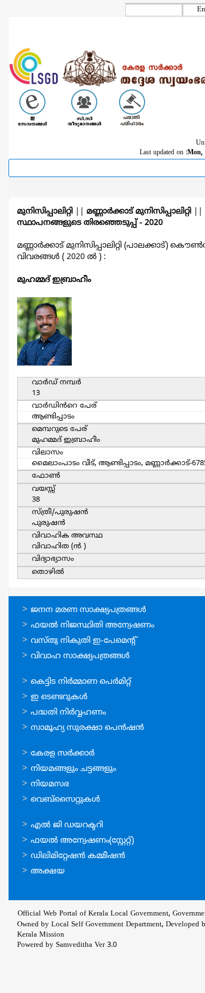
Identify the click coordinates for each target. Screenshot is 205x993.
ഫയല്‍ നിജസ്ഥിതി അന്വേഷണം (92, 625)
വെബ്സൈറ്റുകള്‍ (65, 800)
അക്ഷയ (48, 871)
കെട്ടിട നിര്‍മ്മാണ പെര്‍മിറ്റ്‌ (81, 682)
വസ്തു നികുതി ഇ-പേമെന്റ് (84, 641)
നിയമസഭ (50, 784)
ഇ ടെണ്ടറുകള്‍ (59, 697)
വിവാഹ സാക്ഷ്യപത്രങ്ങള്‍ (80, 656)
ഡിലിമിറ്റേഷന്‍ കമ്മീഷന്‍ (78, 856)
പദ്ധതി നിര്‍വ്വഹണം (68, 712)
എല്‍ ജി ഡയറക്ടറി (67, 825)
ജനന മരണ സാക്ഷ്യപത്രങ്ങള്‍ (88, 610)
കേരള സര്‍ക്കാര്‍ (63, 753)
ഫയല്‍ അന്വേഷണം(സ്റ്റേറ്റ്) (82, 841)
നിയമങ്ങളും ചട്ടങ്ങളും (73, 769)
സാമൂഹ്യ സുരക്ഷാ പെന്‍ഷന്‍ (87, 728)
